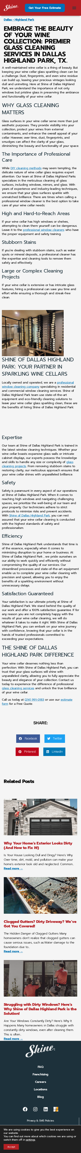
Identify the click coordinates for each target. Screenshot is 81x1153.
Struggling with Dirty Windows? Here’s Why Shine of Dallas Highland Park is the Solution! (40, 1009)
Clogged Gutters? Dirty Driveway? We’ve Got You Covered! (40, 924)
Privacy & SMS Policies (40, 1121)
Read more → (13, 868)
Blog (40, 1097)
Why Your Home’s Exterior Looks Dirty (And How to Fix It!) (38, 845)
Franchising (40, 1074)
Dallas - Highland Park (19, 19)
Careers (40, 1082)
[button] (74, 8)
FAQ (41, 1067)
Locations (40, 1089)
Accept (11, 1146)
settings (30, 1140)
